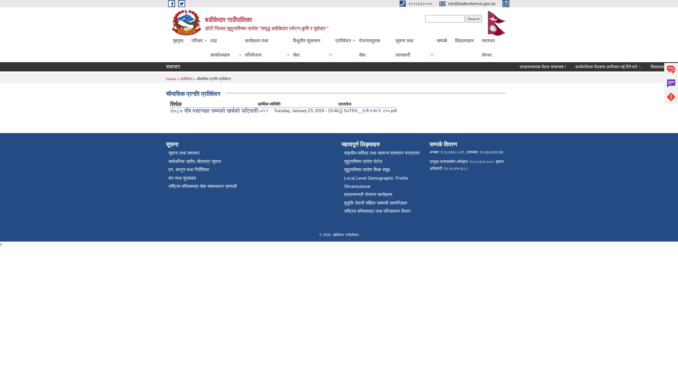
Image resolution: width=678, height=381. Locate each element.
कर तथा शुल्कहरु (182, 178)
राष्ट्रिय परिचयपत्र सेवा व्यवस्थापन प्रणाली (202, 186)
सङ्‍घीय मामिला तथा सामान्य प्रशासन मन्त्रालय (382, 153)
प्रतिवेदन (343, 40)
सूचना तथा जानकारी (404, 48)
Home (171, 79)
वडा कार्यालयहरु (220, 48)
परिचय (197, 40)
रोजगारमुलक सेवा (369, 48)
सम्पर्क (442, 40)
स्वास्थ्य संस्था (488, 48)
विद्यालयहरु (464, 40)
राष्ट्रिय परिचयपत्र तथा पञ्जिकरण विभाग (377, 211)
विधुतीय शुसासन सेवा (306, 48)
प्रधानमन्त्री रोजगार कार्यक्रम (368, 194)
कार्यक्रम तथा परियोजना (256, 48)
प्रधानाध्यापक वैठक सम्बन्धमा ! (538, 67)
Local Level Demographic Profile (376, 178)
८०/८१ (263, 110)
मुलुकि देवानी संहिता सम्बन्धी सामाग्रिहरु (375, 203)
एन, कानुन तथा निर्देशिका (188, 169)
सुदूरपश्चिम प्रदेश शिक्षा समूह (367, 169)
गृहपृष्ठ (178, 40)
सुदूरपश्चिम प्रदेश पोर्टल (363, 161)
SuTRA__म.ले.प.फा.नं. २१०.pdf (370, 110)
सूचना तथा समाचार (183, 153)
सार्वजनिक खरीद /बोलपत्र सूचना (194, 161)
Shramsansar (357, 186)
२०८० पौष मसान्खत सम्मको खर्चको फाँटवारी (214, 111)
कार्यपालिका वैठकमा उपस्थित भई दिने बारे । (603, 67)
